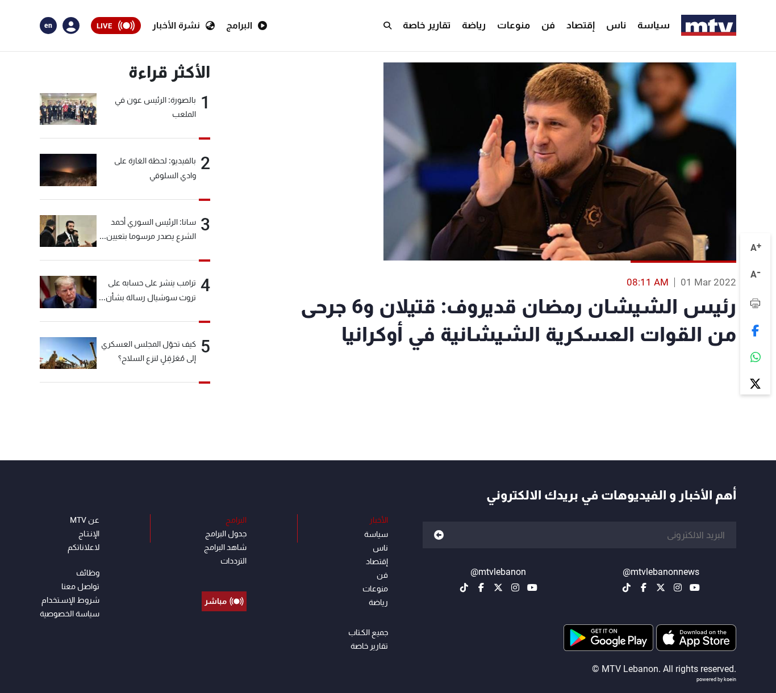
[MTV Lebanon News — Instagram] (677, 587)
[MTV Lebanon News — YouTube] (694, 587)
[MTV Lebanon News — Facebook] (643, 587)
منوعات (513, 25)
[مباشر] (224, 575)
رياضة (474, 25)
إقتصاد (580, 25)
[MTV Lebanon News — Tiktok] (626, 587)
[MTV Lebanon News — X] (660, 587)
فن (548, 25)
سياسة (653, 25)
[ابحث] (387, 25)
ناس (616, 25)
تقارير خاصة (426, 25)
